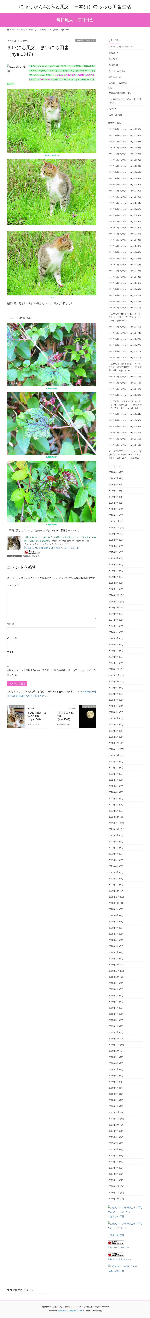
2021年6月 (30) (116, 854)
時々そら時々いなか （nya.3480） (125, 289)
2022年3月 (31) (116, 798)
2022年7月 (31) (116, 774)
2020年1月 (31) (116, 958)
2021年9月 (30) (116, 835)
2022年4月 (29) (116, 792)
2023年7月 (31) (116, 700)
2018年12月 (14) (116, 1038)
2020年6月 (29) (116, 928)
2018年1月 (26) (116, 1106)
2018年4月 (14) (116, 1088)
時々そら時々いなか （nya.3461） (125, 432)
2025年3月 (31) (116, 577)
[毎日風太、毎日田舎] (15, 716)
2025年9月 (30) (116, 540)
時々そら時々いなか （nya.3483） (125, 271)
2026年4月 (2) (115, 497)
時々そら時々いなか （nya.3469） (125, 376)
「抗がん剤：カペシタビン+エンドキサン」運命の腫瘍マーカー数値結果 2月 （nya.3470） (125, 367)
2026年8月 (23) (116, 472)
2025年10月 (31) (116, 534)
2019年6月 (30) (116, 1001)
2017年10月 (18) (116, 1125)
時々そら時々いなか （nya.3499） (125, 172)
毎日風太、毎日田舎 (85, 40)
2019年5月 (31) (116, 1008)
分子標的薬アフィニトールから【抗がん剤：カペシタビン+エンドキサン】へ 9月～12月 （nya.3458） (125, 454)
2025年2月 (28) (116, 583)
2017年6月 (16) (116, 1149)
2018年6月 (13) (116, 1075)
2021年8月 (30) (116, 841)
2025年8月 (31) (116, 546)
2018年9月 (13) (116, 1057)
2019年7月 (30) (116, 995)
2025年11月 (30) (116, 527)
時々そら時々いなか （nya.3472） (125, 345)
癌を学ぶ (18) (115, 77)
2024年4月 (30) (116, 644)
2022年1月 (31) (116, 811)
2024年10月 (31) (116, 607)
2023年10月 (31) (116, 681)
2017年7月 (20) (116, 1143)
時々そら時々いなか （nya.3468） (125, 383)
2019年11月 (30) (116, 971)
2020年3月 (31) (116, 946)
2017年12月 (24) (116, 1112)
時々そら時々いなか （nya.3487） (125, 246)
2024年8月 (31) (116, 620)
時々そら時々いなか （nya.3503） (125, 147)
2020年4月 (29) (116, 940)
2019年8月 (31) (116, 989)
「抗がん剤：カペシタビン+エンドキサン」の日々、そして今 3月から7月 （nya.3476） (125, 317)
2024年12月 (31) (116, 595)
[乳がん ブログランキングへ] (32, 552)
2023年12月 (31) (116, 669)
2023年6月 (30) (116, 706)
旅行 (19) (113, 109)
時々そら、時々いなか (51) (121, 46)
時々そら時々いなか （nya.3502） (125, 154)
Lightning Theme (75, 1311)
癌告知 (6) (113, 59)
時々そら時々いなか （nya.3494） (125, 203)
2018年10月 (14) (116, 1051)
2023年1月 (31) (116, 737)
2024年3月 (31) (116, 650)
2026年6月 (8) (115, 484)
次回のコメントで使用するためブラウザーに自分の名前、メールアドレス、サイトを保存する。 (51, 672)
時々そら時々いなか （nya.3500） (125, 166)
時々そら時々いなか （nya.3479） (125, 295)
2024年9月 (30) (116, 614)
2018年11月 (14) (116, 1044)
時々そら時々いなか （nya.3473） (125, 339)
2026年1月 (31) (116, 515)
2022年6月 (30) (116, 780)
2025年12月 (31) (116, 521)
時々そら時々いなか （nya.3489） (125, 234)
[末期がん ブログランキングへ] (116, 1254)
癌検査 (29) (114, 52)
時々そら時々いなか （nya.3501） (125, 160)
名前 (11, 624)
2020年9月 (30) (116, 909)
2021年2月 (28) (116, 878)
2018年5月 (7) (115, 1081)
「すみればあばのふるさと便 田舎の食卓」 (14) (125, 101)
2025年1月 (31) (116, 589)
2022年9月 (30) (116, 761)
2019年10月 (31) (116, 977)
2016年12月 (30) (116, 1186)
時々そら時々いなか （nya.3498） (125, 178)
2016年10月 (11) (116, 1198)
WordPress (62, 1311)
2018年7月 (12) (116, 1069)
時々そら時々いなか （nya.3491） (125, 221)
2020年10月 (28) (116, 903)
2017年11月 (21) (116, 1118)
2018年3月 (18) (116, 1094)
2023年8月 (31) (116, 694)
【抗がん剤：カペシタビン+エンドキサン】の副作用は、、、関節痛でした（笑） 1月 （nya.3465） (125, 404)
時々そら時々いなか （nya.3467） (125, 389)
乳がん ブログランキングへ (118, 1247)
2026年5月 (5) (115, 490)
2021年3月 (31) (116, 872)
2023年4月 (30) (116, 718)
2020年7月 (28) (116, 921)
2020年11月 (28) (116, 897)
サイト (10, 652)
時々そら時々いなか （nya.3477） (125, 307)
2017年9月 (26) (116, 1131)
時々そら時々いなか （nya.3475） (125, 327)
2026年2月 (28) (116, 509)
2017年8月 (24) (116, 1137)
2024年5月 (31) (116, 638)
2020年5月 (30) (116, 934)
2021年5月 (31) (116, 860)
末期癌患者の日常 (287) (120, 93)
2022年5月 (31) (116, 786)
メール (12, 638)
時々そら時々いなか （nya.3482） (125, 277)
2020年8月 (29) (116, 915)
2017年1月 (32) (116, 1180)
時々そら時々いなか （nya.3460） (125, 439)
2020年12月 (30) (116, 891)
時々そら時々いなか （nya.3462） (125, 426)
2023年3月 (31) (116, 724)
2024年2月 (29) (116, 657)
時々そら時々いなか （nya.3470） (125, 357)
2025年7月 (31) (116, 552)
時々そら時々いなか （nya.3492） (125, 215)
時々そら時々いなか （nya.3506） (125, 129)
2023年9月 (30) (116, 687)
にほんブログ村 (116, 1216)
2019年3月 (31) (116, 1020)
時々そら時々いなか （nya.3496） (125, 191)
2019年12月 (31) (116, 964)
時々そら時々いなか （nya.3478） (125, 301)
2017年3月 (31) (116, 1168)
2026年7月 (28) (116, 478)
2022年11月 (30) (116, 749)
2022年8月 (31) (116, 767)
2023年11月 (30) (116, 675)
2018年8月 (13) (116, 1063)
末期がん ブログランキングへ (119, 1259)
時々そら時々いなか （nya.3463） (125, 420)
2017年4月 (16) (116, 1161)
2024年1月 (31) (116, 663)
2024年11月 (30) (116, 601)
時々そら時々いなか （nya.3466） (125, 395)
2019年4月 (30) (116, 1014)
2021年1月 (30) (116, 884)
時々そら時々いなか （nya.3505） (125, 135)
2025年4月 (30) (116, 570)
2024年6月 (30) (116, 632)
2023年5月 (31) (116, 712)
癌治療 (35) (114, 65)
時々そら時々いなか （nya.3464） (125, 414)
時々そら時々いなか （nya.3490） (125, 227)
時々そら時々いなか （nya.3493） (125, 209)
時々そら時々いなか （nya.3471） (125, 351)
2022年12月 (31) (116, 743)
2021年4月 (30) (116, 866)
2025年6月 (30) (116, 558)
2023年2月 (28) (116, 731)
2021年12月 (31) (116, 817)
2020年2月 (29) (116, 952)
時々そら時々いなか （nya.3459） (125, 445)
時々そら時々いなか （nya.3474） (125, 333)
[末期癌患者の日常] (87, 716)
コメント (13, 585)
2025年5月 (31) (116, 564)
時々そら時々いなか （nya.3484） (125, 264)
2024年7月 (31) (116, 626)
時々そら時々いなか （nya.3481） (125, 283)
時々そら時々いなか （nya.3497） (125, 184)
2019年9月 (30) (116, 983)
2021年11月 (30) (116, 823)
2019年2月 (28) (116, 1026)
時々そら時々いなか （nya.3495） (125, 197)
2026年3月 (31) (116, 503)
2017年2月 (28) (116, 1174)
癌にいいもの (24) (117, 71)
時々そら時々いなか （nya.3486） (125, 252)
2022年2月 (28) (116, 804)
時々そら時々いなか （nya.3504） (125, 141)
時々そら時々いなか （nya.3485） (125, 258)
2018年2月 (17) (116, 1100)
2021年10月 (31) (116, 829)
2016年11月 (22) (116, 1192)
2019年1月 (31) (116, 1032)
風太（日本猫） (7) (117, 115)
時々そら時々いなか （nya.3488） (125, 240)
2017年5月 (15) (116, 1155)
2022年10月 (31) (116, 755)
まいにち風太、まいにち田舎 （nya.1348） (36, 716)
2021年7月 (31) (116, 847)
